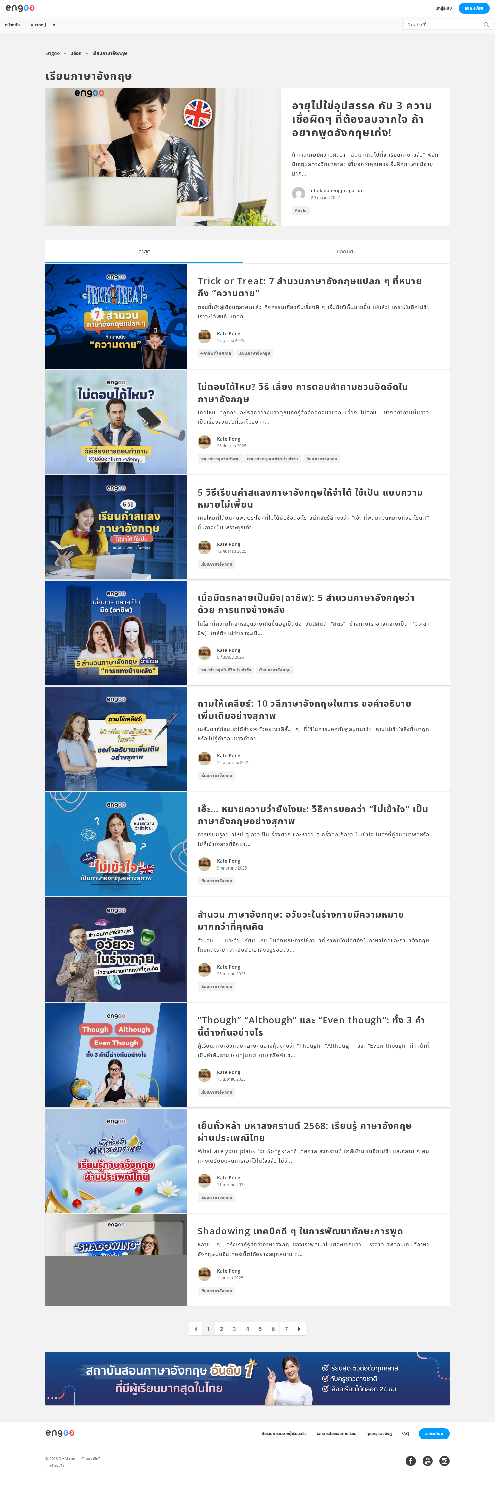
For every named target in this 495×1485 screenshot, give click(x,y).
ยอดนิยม (347, 251)
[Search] (486, 25)
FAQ (405, 1433)
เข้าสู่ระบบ (443, 8)
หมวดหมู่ (38, 25)
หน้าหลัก (12, 25)
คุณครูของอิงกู (379, 1433)
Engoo (52, 53)
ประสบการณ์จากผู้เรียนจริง (284, 1433)
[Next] (299, 1328)
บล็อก (76, 53)
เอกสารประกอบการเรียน (337, 1433)
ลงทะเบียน (474, 8)
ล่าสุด (145, 251)
